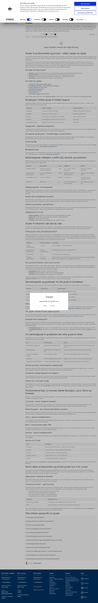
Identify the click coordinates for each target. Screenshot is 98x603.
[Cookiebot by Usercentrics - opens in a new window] (10, 19)
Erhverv (52, 306)
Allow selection (85, 8)
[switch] (44, 19)
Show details (79, 19)
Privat (45, 306)
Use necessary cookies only (85, 12)
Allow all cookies (85, 3)
